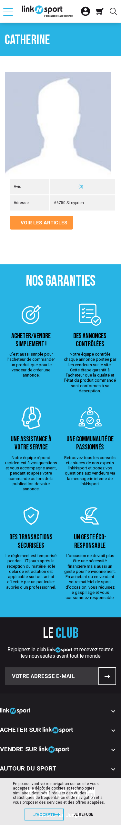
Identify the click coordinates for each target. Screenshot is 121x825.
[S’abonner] (107, 676)
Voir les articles (43, 223)
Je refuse (83, 814)
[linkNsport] (48, 11)
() (80, 186)
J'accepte (44, 814)
